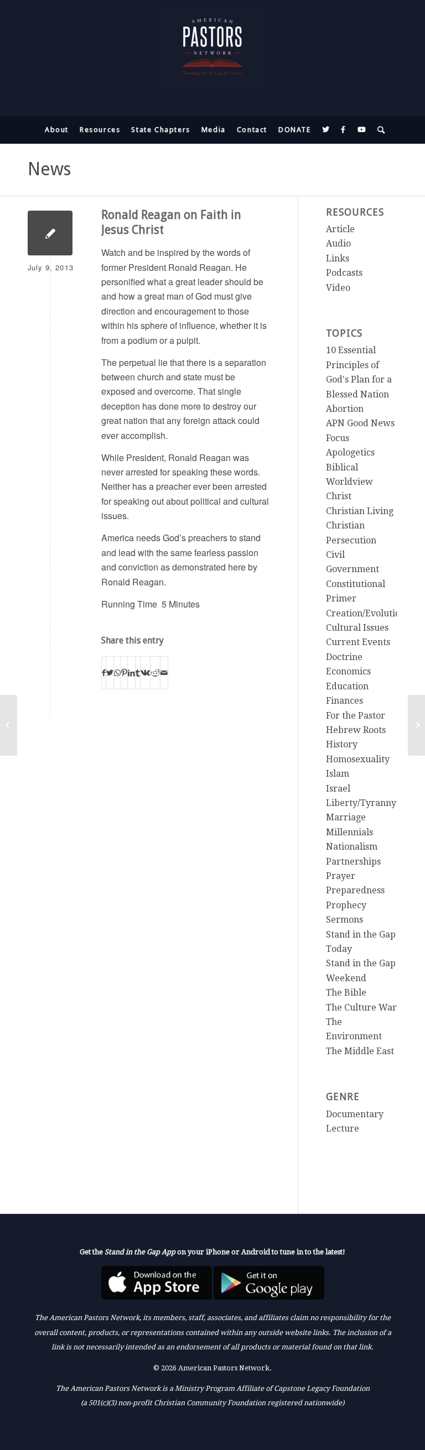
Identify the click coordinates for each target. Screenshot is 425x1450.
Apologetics (350, 452)
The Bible (346, 992)
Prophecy (346, 905)
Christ (338, 496)
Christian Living (359, 511)
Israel (338, 788)
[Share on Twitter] (109, 672)
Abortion (345, 409)
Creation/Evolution (366, 613)
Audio (338, 243)
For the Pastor (355, 715)
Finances (344, 700)
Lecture (342, 1128)
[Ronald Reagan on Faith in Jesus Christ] (50, 233)
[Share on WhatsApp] (117, 672)
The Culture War (361, 1007)
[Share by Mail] (164, 672)
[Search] (379, 130)
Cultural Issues (357, 627)
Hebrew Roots (356, 730)
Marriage (346, 817)
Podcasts (344, 273)
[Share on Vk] (145, 672)
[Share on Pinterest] (124, 672)
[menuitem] (56, 130)
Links (337, 258)
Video (338, 287)
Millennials (349, 832)
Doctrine (344, 657)
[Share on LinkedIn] (131, 672)
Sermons (344, 919)
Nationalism (351, 846)
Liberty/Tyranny (361, 803)
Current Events (358, 642)
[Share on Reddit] (155, 672)
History (341, 744)
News (49, 169)
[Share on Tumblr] (138, 672)
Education (347, 686)
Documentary (354, 1114)
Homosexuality (358, 759)
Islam (337, 773)
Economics (348, 671)
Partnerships (353, 861)
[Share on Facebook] (104, 672)
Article (340, 229)
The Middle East (360, 1051)
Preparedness (355, 890)
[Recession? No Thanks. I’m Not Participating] (8, 725)
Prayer (340, 876)
